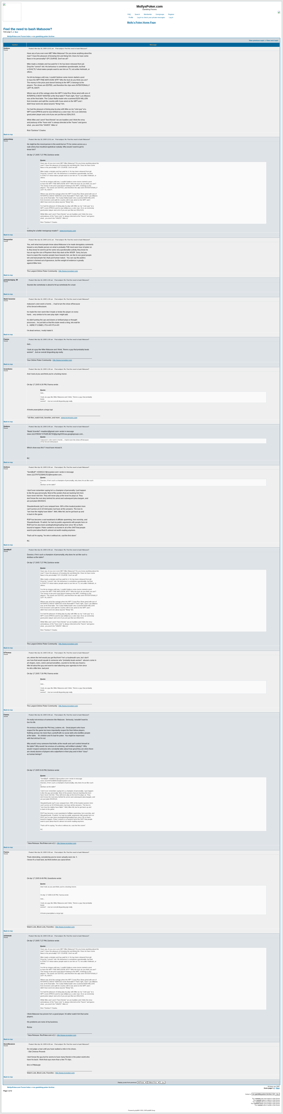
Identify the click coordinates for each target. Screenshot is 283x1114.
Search (137, 14)
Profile (131, 17)
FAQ (129, 14)
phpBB (137, 1110)
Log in (171, 17)
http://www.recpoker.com (68, 271)
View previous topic (256, 40)
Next (16, 32)
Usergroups (160, 14)
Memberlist (148, 14)
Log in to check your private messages (151, 17)
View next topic (272, 40)
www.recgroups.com (68, 231)
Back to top (8, 134)
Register (171, 14)
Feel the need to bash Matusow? (27, 29)
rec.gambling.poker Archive (43, 36)
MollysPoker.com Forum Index (19, 36)
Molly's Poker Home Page (141, 22)
